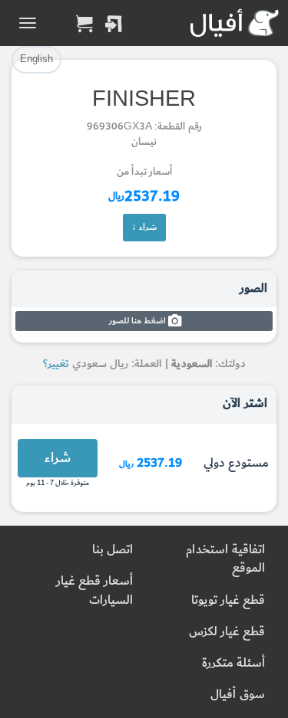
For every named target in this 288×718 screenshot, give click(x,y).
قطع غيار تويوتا (228, 600)
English (36, 59)
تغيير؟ (56, 363)
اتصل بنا (112, 550)
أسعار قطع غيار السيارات (94, 590)
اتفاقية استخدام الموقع (225, 559)
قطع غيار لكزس (227, 632)
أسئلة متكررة (233, 663)
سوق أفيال (237, 695)
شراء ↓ (144, 226)
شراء (58, 458)
